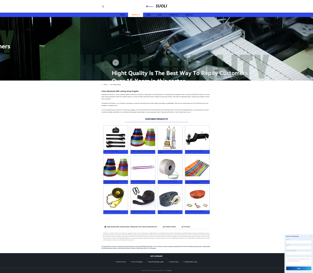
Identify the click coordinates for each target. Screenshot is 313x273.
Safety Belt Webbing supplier (156, 261)
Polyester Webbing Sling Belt (144, 246)
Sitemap (169, 270)
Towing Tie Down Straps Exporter (126, 246)
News (149, 15)
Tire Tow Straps (157, 246)
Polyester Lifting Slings (136, 248)
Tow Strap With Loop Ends (108, 246)
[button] (103, 6)
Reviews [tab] (187, 227)
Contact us (173, 15)
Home (122, 15)
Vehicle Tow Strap (121, 261)
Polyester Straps (174, 261)
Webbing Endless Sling (191, 261)
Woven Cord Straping (150, 248)
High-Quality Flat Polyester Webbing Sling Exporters (188, 246)
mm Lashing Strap (115, 84)
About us (189, 15)
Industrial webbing (167, 246)
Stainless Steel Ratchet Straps (121, 248)
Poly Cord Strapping (137, 261)
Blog (160, 15)
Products (136, 15)
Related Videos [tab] (170, 227)
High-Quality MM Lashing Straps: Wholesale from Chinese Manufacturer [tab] (132, 227)
